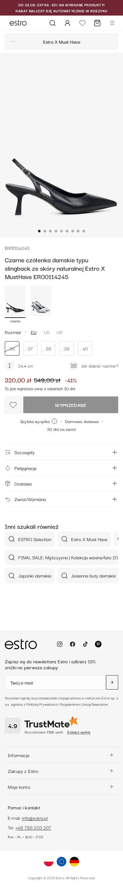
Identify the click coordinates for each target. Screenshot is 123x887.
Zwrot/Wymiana (30, 499)
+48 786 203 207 (33, 827)
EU (33, 332)
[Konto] (67, 23)
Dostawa (23, 483)
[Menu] (112, 23)
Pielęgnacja (25, 467)
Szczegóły (24, 452)
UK (60, 332)
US (47, 332)
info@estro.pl (34, 817)
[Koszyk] (97, 23)
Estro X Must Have (61, 41)
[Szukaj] (52, 23)
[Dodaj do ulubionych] (13, 404)
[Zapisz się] (112, 682)
